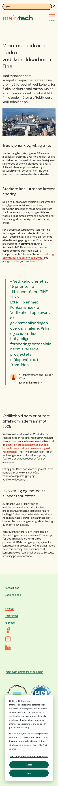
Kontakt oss (12, 588)
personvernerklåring (19, 727)
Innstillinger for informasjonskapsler (29, 756)
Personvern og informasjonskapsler (24, 672)
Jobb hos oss (13, 595)
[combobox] (27, 7)
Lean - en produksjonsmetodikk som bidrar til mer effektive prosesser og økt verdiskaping (26, 448)
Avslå (29, 773)
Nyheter (9, 609)
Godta (29, 764)
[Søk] (54, 7)
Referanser (11, 616)
